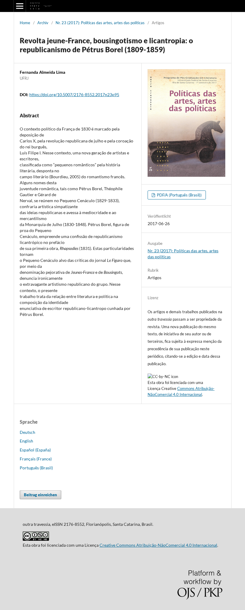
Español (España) (35, 449)
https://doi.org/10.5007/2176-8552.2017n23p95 (74, 94)
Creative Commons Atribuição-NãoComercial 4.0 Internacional (158, 545)
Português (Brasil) (36, 467)
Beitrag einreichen (40, 494)
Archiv (42, 22)
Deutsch (27, 432)
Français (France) (36, 458)
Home (25, 22)
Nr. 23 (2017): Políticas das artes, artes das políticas (100, 22)
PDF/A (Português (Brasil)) (179, 195)
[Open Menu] (20, 6)
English (26, 440)
